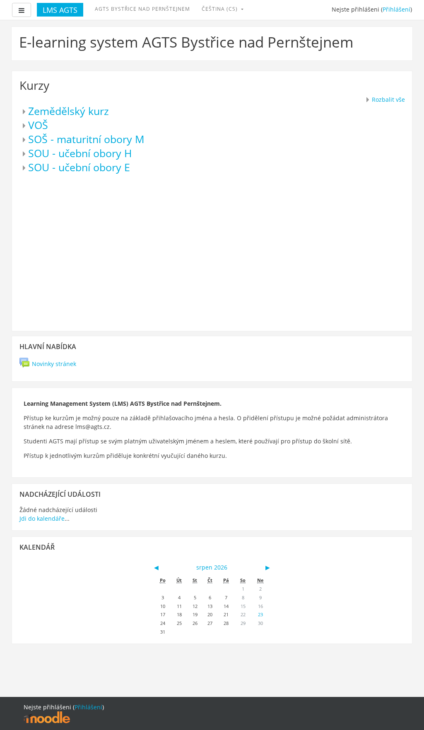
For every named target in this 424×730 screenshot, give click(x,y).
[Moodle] (47, 717)
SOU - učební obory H (80, 153)
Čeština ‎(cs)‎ (220, 8)
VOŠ (38, 125)
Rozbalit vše (388, 99)
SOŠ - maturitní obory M (86, 139)
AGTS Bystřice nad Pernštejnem (142, 8)
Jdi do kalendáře (42, 518)
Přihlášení (396, 9)
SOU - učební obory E (79, 167)
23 (260, 614)
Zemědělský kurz (68, 111)
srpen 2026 (211, 567)
